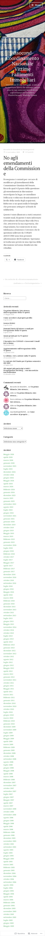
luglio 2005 (8, 853)
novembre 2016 (9, 577)
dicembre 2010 (9, 703)
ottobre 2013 (8, 633)
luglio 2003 (8, 920)
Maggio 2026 (8, 454)
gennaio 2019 (9, 542)
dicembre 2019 (9, 524)
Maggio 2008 (8, 770)
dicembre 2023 (9, 495)
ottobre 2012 (8, 656)
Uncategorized (28, 149)
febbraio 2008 (9, 779)
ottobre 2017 (8, 557)
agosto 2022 (8, 507)
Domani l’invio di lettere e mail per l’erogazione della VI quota (18, 330)
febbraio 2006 (9, 832)
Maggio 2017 (8, 563)
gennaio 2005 (9, 870)
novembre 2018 (9, 545)
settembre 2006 (9, 814)
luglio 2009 (8, 732)
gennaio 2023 (9, 501)
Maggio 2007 (8, 800)
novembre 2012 (9, 653)
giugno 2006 (8, 820)
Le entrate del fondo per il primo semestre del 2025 (22, 362)
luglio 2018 (8, 548)
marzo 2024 (8, 486)
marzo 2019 (8, 536)
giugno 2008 (8, 768)
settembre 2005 (9, 847)
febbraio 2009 (9, 747)
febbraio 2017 (9, 568)
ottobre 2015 (8, 612)
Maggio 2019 (8, 533)
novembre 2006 (9, 809)
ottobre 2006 (8, 811)
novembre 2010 (9, 706)
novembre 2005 (9, 841)
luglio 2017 (8, 560)
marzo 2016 (8, 598)
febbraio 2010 (9, 721)
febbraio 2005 (9, 867)
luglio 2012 (8, 662)
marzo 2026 (8, 460)
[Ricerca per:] (14, 298)
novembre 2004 (9, 876)
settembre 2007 (9, 791)
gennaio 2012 (9, 677)
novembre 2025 (9, 466)
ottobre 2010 (8, 709)
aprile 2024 (8, 483)
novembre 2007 (9, 785)
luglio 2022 (8, 510)
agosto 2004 (8, 885)
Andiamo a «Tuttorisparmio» (27, 283)
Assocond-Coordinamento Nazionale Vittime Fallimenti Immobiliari (22, 66)
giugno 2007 (8, 797)
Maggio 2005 (8, 858)
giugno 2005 (8, 855)
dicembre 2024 (9, 472)
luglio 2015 (8, 618)
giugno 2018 (8, 551)
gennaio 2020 (9, 521)
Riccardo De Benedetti (12, 149)
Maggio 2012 (8, 668)
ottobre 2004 (8, 879)
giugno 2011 (8, 686)
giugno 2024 (8, 478)
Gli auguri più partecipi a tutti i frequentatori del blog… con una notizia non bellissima (20, 370)
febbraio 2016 (9, 601)
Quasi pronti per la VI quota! (15, 336)
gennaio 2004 (9, 905)
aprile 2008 (8, 773)
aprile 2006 (8, 826)
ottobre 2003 (8, 914)
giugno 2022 (8, 513)
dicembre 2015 (9, 606)
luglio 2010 (8, 712)
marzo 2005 (8, 864)
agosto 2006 (8, 817)
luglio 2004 (8, 888)
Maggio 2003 (8, 926)
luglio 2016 (8, 586)
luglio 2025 (8, 469)
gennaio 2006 (9, 835)
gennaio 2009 (9, 750)
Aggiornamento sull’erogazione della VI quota (19, 349)
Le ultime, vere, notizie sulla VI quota (19, 356)
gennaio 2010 (9, 724)
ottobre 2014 (8, 630)
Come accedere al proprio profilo (17, 318)
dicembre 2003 (9, 908)
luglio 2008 (8, 765)
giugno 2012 (8, 665)
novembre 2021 (9, 516)
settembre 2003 (9, 917)
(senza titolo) (9, 323)
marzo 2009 (8, 744)
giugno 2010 (8, 715)
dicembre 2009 (9, 727)
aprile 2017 (8, 565)
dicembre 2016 (9, 574)
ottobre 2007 (8, 788)
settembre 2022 (9, 504)
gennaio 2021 (9, 519)
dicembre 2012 (9, 650)
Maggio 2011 (8, 689)
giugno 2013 (8, 639)
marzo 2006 (8, 829)
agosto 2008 (8, 762)
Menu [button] (37, 5)
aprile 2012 (8, 671)
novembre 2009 (9, 729)
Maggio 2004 (8, 894)
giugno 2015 (8, 621)
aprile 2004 (8, 896)
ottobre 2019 (8, 527)
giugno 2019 (8, 530)
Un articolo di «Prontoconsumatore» (21, 279)
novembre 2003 (9, 911)
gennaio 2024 (9, 492)
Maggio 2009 (8, 738)
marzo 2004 (8, 899)
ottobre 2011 (8, 683)
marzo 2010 (8, 718)
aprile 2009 (8, 741)
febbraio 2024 (9, 489)
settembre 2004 (9, 882)
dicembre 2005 (9, 838)
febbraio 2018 (9, 554)
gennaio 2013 (9, 648)
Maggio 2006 (8, 823)
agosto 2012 (8, 659)
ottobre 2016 (8, 580)
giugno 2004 (8, 891)
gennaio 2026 (9, 463)
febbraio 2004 (9, 902)
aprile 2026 (8, 457)
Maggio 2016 (8, 592)
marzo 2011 (8, 694)
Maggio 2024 (8, 480)
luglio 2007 (8, 794)
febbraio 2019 (9, 539)
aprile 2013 (8, 642)
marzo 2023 (8, 498)
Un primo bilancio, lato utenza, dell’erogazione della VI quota (16, 311)
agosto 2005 (8, 850)
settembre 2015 (9, 615)
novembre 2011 (9, 680)
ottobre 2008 (8, 756)
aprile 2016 (8, 595)
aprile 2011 (8, 691)
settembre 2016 (9, 583)
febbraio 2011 (9, 697)
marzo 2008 (8, 776)
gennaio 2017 (9, 571)
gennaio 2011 (9, 700)
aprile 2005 (8, 861)
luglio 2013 (8, 636)
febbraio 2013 (9, 645)
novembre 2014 (9, 627)
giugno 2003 (8, 923)
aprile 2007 (8, 803)
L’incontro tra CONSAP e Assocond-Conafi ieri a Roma (21, 342)
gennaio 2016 (9, 604)
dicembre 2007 (9, 782)
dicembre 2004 (9, 873)
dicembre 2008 (9, 753)
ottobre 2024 (8, 475)
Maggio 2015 (8, 624)
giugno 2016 (8, 589)
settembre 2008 (9, 759)
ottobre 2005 (8, 844)
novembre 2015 (9, 609)
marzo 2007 (8, 806)
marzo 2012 (8, 674)
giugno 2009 (8, 735)
